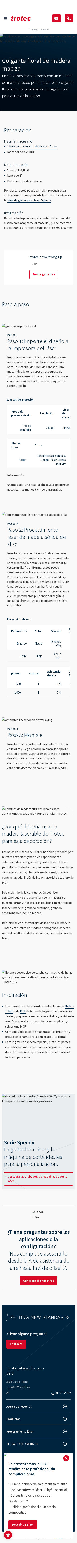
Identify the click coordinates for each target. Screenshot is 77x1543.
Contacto (16, 1344)
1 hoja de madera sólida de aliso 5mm (32, 146)
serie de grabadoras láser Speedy (29, 200)
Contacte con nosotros (38, 1281)
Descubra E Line (22, 1524)
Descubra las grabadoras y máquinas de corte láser (37, 1179)
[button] (8, 1535)
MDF (23, 1011)
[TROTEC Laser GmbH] (21, 18)
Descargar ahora (44, 274)
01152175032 (63, 1393)
